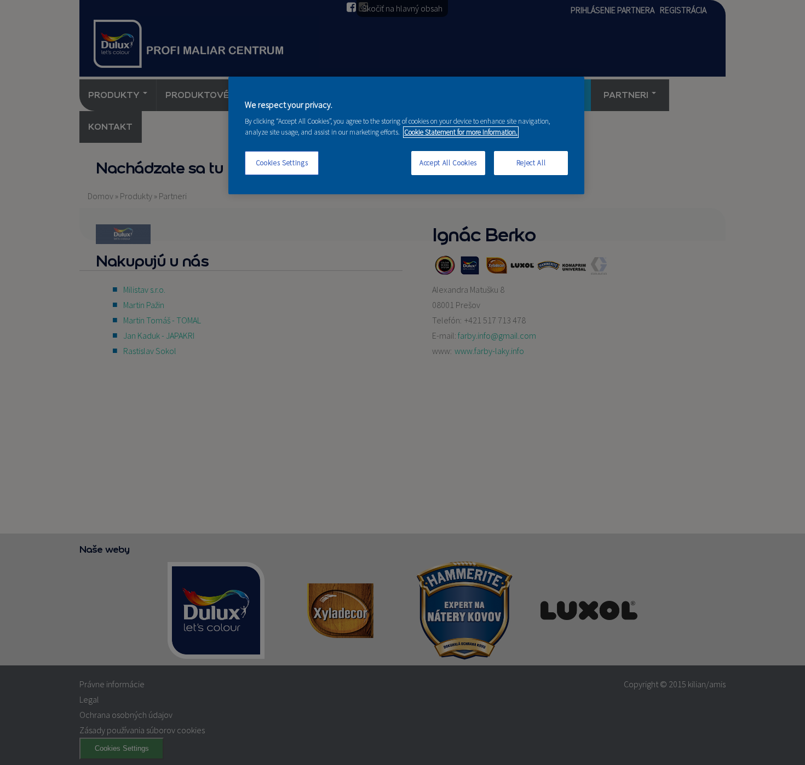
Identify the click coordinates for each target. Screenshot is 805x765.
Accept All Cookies (448, 162)
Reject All (531, 162)
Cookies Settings (282, 162)
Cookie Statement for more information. (461, 132)
